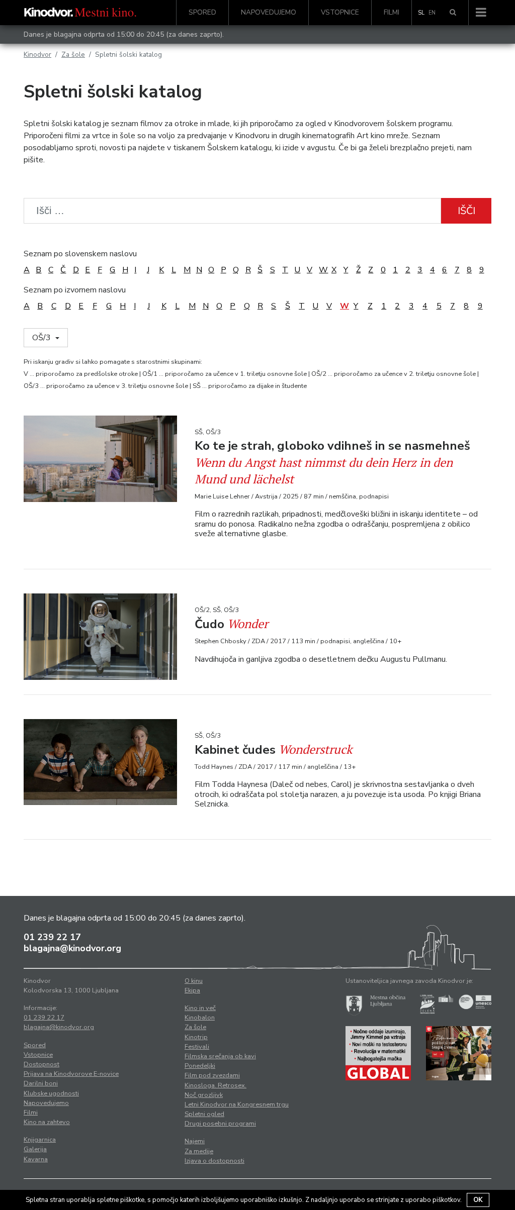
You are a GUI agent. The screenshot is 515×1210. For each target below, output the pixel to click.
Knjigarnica (40, 1139)
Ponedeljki (200, 1065)
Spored (202, 12)
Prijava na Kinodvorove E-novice (71, 1073)
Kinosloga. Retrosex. (215, 1085)
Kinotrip (196, 1037)
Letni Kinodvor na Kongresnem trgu (237, 1104)
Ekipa (192, 990)
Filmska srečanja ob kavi (220, 1056)
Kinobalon (200, 1017)
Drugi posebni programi (220, 1123)
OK (478, 1199)
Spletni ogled (204, 1114)
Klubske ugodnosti (51, 1093)
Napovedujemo (268, 12)
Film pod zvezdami (212, 1075)
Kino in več (200, 1008)
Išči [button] (466, 211)
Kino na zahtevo (47, 1122)
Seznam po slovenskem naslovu (80, 253)
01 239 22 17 (52, 937)
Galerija (35, 1149)
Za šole (73, 54)
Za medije (199, 1151)
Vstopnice (340, 12)
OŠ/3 (42, 337)
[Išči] (453, 12)
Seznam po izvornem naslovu (75, 289)
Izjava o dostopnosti (214, 1160)
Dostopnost (41, 1064)
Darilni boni (41, 1083)
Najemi (195, 1141)
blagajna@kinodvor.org (72, 948)
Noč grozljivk (204, 1094)
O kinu (194, 980)
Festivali (197, 1046)
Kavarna (36, 1159)
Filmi (391, 12)
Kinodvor (37, 54)
